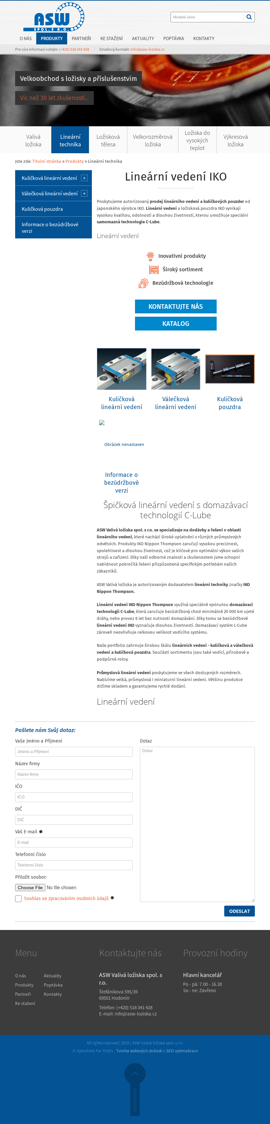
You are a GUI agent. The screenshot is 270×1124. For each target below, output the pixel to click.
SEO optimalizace (182, 1051)
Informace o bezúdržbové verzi (50, 227)
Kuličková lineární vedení (49, 178)
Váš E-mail (27, 832)
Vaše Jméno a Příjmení (38, 741)
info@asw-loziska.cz (147, 49)
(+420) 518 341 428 (74, 49)
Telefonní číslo (30, 854)
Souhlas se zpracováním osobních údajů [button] (66, 898)
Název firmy (27, 764)
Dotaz (146, 741)
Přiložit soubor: (30, 877)
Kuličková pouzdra (42, 209)
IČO (18, 786)
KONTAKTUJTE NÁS (175, 306)
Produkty (75, 161)
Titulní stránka (46, 161)
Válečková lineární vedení (50, 193)
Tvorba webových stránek (139, 1051)
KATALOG (175, 324)
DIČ (18, 809)
